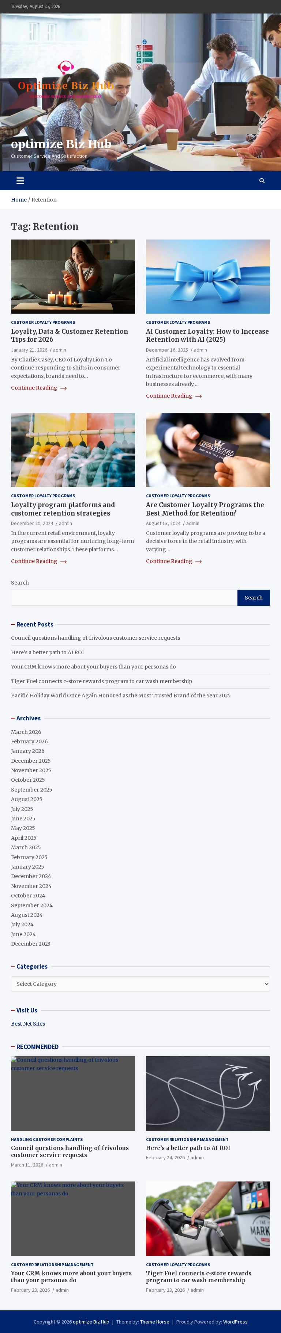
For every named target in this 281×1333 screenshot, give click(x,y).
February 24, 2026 (165, 1157)
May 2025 (23, 828)
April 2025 (24, 838)
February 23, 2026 (30, 1290)
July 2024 (22, 924)
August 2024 (27, 915)
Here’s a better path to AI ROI (47, 652)
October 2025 (28, 780)
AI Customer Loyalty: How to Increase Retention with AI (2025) (207, 335)
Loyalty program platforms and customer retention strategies (63, 509)
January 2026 (28, 751)
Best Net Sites (28, 1023)
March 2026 (26, 732)
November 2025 (31, 770)
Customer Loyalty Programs (43, 322)
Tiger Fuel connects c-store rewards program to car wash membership (101, 681)
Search (20, 582)
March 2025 (26, 847)
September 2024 (32, 905)
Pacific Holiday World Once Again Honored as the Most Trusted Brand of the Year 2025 (121, 695)
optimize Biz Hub (61, 144)
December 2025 (31, 761)
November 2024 (31, 886)
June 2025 (23, 818)
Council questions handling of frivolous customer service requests (95, 638)
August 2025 (26, 799)
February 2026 (29, 741)
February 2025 (29, 857)
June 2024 (23, 934)
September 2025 (31, 789)
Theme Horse (154, 1321)
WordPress (235, 1321)
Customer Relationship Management (187, 1139)
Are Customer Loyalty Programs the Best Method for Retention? (205, 509)
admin (59, 349)
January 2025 (27, 866)
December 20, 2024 (32, 523)
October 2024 (28, 895)
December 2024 (31, 876)
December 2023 (30, 944)
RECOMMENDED (37, 1047)
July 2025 (22, 809)
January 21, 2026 (29, 349)
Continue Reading (35, 387)
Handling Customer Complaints (47, 1139)
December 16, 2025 (167, 349)
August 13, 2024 (163, 523)
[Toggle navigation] (20, 180)
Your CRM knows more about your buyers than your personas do (93, 666)
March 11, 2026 (27, 1164)
